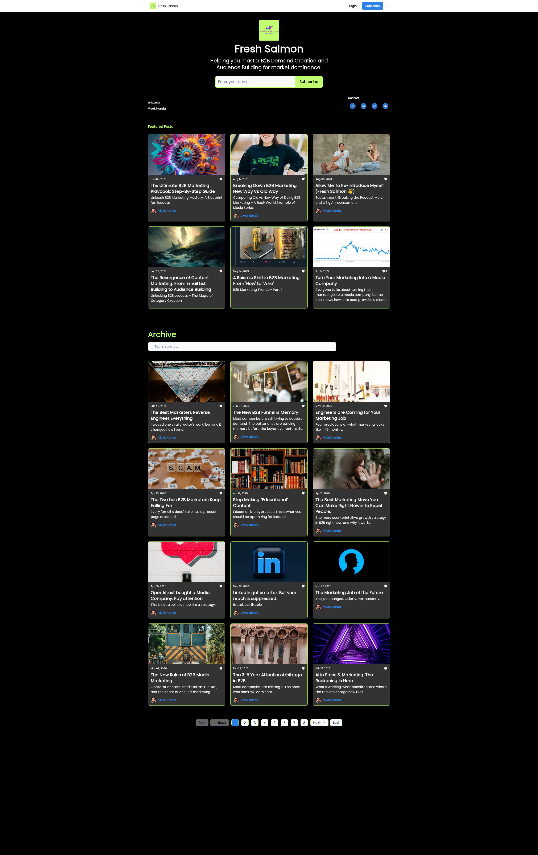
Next (317, 722)
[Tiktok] (374, 106)
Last (336, 722)
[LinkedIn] (363, 106)
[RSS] (385, 106)
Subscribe (372, 6)
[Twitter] (352, 106)
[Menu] (387, 5)
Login (353, 6)
